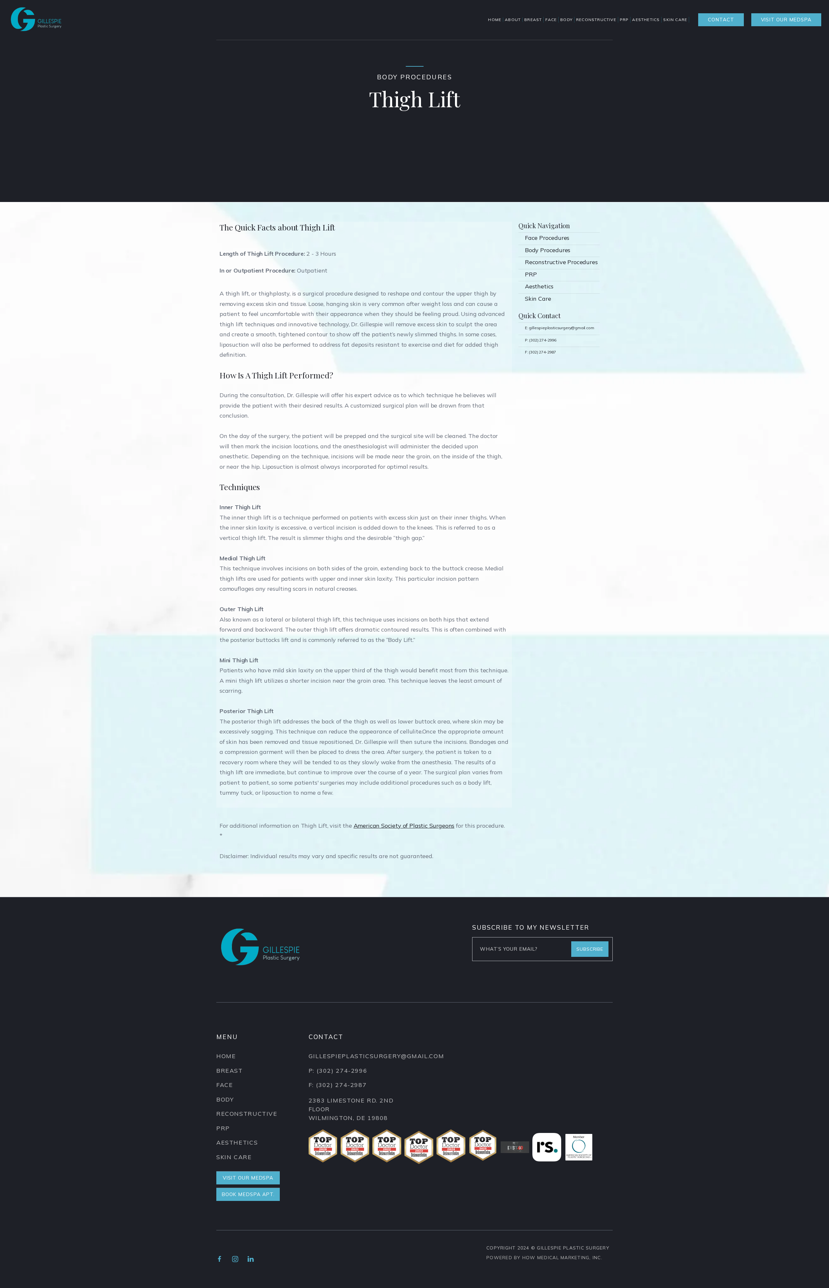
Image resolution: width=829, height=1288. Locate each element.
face (224, 1085)
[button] (533, 20)
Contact (721, 20)
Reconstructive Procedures (561, 262)
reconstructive (247, 1113)
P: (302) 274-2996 (540, 340)
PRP (531, 274)
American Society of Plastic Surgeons (404, 825)
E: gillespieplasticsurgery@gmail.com (559, 327)
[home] (36, 20)
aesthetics (237, 1142)
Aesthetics (539, 286)
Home (494, 19)
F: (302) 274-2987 (540, 352)
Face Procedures (547, 237)
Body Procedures (547, 250)
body (225, 1099)
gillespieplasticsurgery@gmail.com (376, 1056)
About (513, 19)
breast (229, 1070)
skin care (234, 1157)
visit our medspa (786, 20)
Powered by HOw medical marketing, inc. (544, 1257)
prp (223, 1128)
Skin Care (538, 298)
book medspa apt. (248, 1194)
